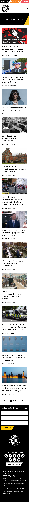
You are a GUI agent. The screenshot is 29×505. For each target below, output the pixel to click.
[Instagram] (14, 456)
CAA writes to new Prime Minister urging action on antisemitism (14, 232)
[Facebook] (6, 456)
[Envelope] (18, 460)
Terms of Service (20, 483)
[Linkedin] (18, 456)
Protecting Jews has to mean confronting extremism (12, 263)
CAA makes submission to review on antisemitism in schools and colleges (14, 388)
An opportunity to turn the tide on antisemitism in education (13, 357)
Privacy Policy (9, 483)
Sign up (8, 427)
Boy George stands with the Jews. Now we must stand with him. (13, 79)
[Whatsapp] (14, 460)
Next (23, 401)
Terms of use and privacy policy (18, 480)
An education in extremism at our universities (10, 138)
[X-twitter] (10, 456)
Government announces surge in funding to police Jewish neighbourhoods (14, 326)
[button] (23, 8)
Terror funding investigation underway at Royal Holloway (14, 169)
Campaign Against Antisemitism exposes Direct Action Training (12, 48)
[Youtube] (10, 460)
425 (20, 401)
